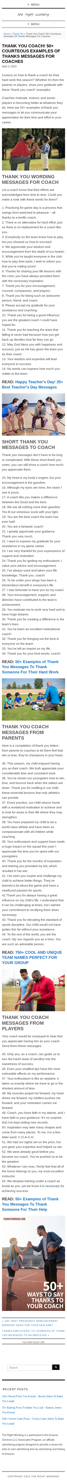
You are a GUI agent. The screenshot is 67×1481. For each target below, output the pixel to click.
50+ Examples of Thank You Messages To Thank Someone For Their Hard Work (30, 666)
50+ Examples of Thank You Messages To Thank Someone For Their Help (30, 1204)
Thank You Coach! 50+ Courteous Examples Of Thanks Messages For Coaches (31, 53)
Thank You (18, 34)
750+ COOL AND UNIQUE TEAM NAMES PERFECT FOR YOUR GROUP (32, 957)
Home (7, 34)
